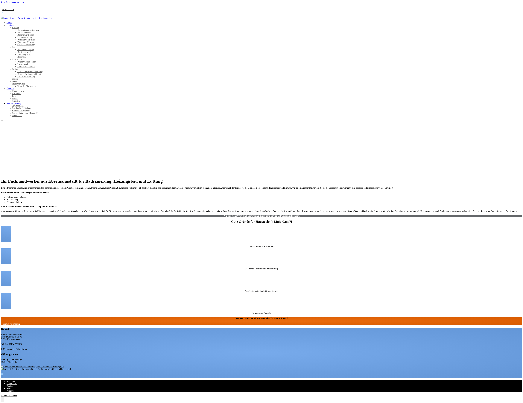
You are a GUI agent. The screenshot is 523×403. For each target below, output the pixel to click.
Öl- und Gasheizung (26, 44)
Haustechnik (17, 59)
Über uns (10, 89)
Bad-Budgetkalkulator (21, 108)
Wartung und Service (26, 40)
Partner (15, 98)
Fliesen (15, 81)
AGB (9, 388)
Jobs (14, 96)
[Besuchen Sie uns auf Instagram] (2, 14)
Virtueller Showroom (26, 86)
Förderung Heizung (25, 42)
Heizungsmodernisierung (28, 30)
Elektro (15, 79)
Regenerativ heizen (25, 35)
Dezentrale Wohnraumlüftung (30, 71)
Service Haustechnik (26, 66)
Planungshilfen (18, 84)
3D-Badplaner (18, 106)
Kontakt (10, 386)
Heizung (15, 27)
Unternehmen (18, 91)
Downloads (17, 115)
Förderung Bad (24, 54)
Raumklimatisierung (26, 76)
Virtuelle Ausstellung (21, 111)
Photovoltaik (22, 64)
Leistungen (11, 25)
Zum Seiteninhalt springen (12, 2)
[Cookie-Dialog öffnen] (2, 399)
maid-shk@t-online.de (17, 349)
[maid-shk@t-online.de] (2, 12)
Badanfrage (22, 57)
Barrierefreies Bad (25, 52)
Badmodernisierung (25, 49)
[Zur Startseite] (26, 18)
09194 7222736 (8, 10)
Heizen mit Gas (24, 32)
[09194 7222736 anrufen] (2, 6)
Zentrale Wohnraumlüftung (29, 74)
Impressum (11, 381)
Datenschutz (12, 383)
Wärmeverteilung (24, 37)
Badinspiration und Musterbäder (26, 113)
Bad (14, 47)
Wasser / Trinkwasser (26, 62)
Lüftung (15, 69)
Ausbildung (17, 93)
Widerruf (10, 391)
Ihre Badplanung (14, 103)
